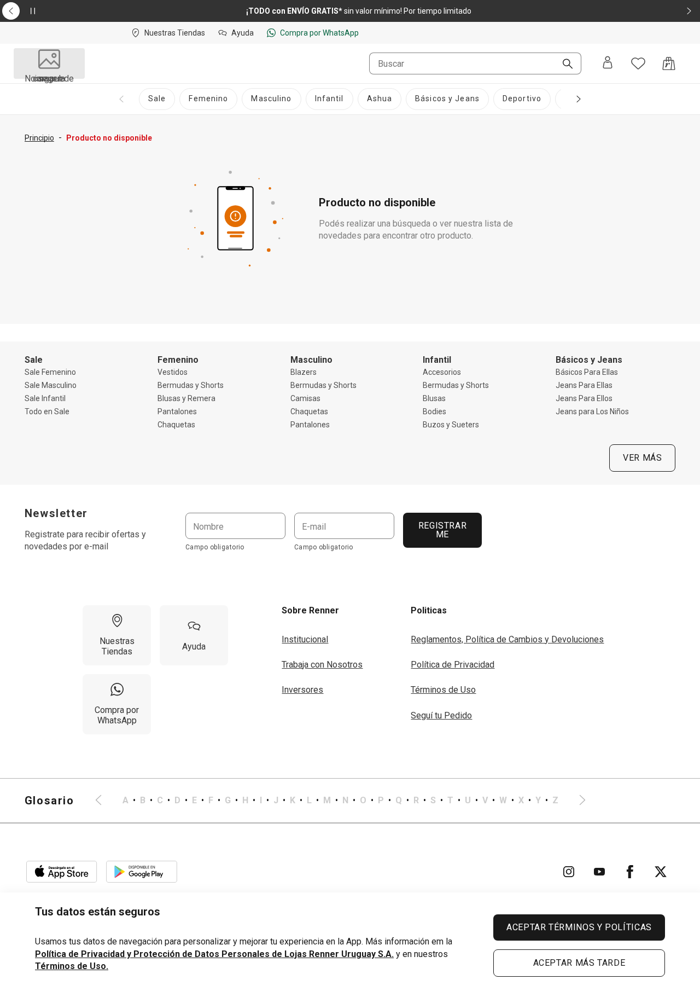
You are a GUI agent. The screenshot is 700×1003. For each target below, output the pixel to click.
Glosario (49, 800)
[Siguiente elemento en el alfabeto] (576, 800)
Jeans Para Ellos (584, 398)
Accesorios (442, 372)
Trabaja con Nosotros (322, 664)
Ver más (642, 458)
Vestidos (173, 372)
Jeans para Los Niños (592, 411)
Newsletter (56, 513)
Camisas (305, 398)
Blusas (434, 398)
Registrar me (442, 530)
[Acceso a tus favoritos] (638, 63)
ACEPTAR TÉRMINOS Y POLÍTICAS (579, 927)
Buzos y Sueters (451, 424)
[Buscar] (563, 64)
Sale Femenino (50, 372)
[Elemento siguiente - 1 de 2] (689, 11)
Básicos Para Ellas (587, 372)
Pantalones (177, 411)
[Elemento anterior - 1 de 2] (11, 11)
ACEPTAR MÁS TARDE (579, 963)
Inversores (302, 690)
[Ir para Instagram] (569, 872)
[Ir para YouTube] (599, 872)
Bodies (434, 411)
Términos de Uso (443, 690)
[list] (340, 800)
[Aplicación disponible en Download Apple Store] (61, 872)
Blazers (303, 372)
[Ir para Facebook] (630, 872)
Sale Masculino (51, 385)
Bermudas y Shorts (191, 385)
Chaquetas (176, 424)
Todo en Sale (47, 411)
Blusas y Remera (186, 398)
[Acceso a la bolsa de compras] (669, 63)
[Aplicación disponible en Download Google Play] (141, 872)
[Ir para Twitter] (661, 872)
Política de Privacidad (452, 664)
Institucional (305, 639)
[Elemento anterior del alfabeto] (105, 800)
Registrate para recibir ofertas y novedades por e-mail (85, 540)
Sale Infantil (45, 398)
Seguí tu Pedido (441, 715)
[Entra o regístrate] (607, 63)
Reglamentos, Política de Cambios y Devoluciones (507, 639)
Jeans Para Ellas (584, 385)
